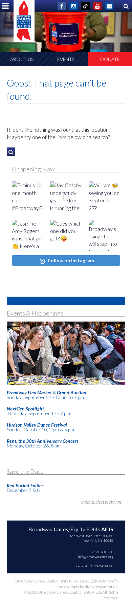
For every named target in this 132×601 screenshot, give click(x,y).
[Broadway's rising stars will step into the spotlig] (104, 235)
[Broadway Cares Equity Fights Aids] (24, 21)
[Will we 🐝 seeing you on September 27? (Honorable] (104, 197)
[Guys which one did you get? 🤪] (66, 235)
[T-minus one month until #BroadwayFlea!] (27, 197)
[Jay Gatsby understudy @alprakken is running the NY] (66, 197)
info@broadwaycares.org (95, 557)
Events (65, 59)
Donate (110, 59)
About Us (22, 59)
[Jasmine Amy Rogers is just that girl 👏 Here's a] (27, 235)
